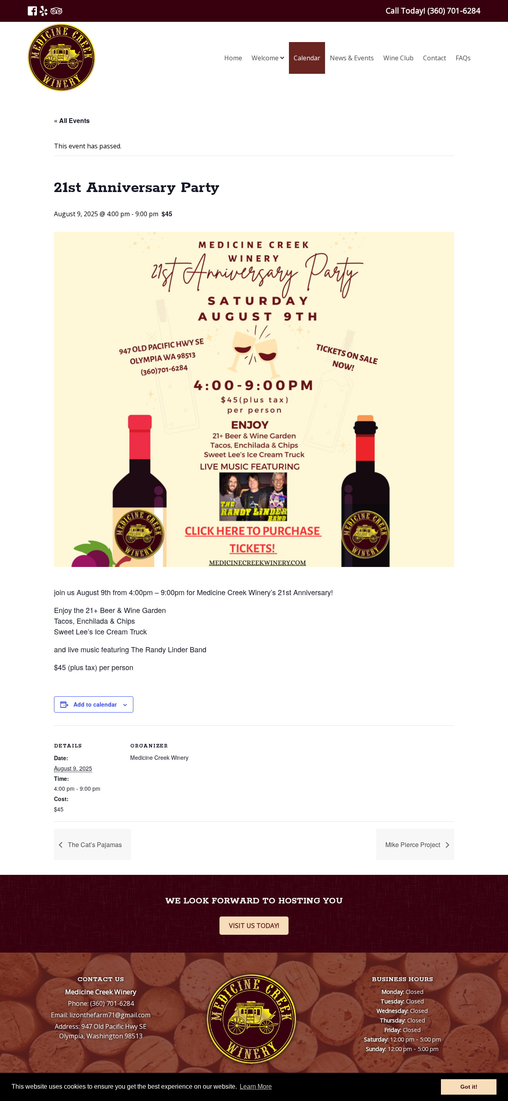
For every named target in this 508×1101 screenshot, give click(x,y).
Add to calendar (95, 704)
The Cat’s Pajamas (94, 844)
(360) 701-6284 (112, 1003)
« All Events (72, 120)
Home (233, 58)
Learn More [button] (256, 1086)
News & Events (352, 58)
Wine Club (398, 58)
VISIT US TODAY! (254, 925)
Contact (434, 58)
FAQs (463, 58)
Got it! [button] (468, 1087)
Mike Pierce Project (413, 844)
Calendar (307, 58)
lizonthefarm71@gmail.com (109, 1015)
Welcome (266, 58)
